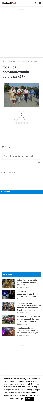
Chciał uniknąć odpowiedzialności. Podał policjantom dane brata (27, 293)
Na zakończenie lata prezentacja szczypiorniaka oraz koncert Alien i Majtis (28, 330)
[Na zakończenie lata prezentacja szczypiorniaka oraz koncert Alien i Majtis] (8, 331)
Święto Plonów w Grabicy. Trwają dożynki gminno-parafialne (27, 282)
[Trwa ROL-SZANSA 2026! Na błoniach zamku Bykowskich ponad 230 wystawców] (8, 319)
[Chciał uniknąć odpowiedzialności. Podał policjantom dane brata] (8, 294)
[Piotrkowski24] (9, 3)
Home (6, 61)
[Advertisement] (21, 32)
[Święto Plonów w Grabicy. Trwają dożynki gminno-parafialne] (8, 283)
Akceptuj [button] (29, 399)
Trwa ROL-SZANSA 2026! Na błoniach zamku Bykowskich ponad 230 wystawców (28, 319)
